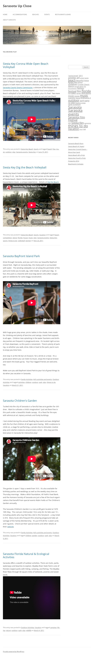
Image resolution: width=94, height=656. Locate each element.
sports (5, 241)
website (10, 527)
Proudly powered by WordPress (13, 651)
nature (8, 630)
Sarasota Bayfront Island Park (21, 256)
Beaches (35, 14)
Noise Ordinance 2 (83, 98)
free (54, 149)
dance (15, 238)
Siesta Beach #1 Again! (76, 146)
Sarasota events (22, 152)
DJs (85, 86)
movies (77, 96)
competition (7, 238)
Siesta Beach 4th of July (76, 155)
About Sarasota (9, 20)
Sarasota (75, 107)
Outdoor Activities (27, 627)
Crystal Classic (83, 84)
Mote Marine (86, 93)
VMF (84, 129)
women (28, 241)
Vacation (42, 235)
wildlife (28, 630)
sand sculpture (74, 104)
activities (21, 382)
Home (5, 14)
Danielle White (78, 86)
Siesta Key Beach (27, 149)
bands (86, 78)
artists (82, 78)
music (31, 238)
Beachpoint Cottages (75, 164)
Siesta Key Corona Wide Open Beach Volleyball (25, 65)
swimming (87, 123)
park (40, 382)
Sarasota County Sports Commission (18, 87)
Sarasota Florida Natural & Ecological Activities (26, 555)
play (13, 152)
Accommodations (20, 14)
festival (72, 91)
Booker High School (75, 82)
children (28, 382)
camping (53, 627)
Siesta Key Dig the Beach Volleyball (24, 167)
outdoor (9, 152)
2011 (81, 75)
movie (71, 96)
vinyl (81, 129)
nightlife (71, 98)
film (79, 91)
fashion (80, 88)
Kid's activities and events (42, 379)
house (25, 238)
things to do (12, 241)
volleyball (21, 241)
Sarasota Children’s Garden (20, 400)
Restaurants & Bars (63, 14)
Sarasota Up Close (17, 6)
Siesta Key (32, 152)
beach (49, 149)
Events (47, 14)
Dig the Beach (53, 182)
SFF (69, 123)
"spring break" (73, 76)
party (86, 100)
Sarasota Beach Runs (75, 143)
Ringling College (80, 103)
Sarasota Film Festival (76, 118)
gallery (73, 93)
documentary (72, 88)
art (78, 77)
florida (20, 238)
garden (34, 535)
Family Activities (27, 379)
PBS (69, 103)
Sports (36, 149)
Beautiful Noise (82, 80)
